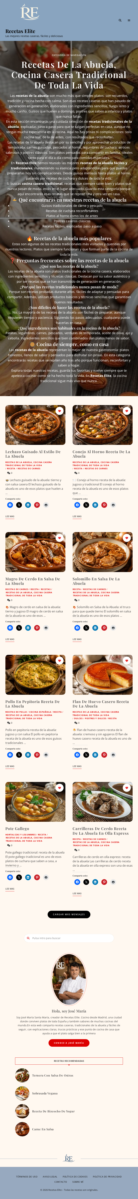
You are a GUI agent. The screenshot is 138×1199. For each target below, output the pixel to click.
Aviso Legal (50, 1176)
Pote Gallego (17, 828)
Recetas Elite (20, 31)
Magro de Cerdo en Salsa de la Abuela (32, 581)
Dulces (78, 718)
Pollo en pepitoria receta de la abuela (32, 703)
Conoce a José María (69, 1043)
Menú (129, 20)
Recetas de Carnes (29, 468)
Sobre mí (78, 1181)
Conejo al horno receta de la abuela (101, 454)
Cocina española (40, 712)
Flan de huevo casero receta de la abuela (101, 703)
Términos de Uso (26, 1176)
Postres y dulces (95, 718)
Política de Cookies (75, 1176)
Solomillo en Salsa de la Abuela (96, 581)
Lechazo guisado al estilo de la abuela (33, 454)
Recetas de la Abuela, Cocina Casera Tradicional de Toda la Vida (28, 464)
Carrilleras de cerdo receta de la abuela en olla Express (101, 830)
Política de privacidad (107, 1176)
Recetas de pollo (16, 712)
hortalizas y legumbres (20, 834)
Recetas (46, 589)
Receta (11, 468)
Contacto (60, 1181)
